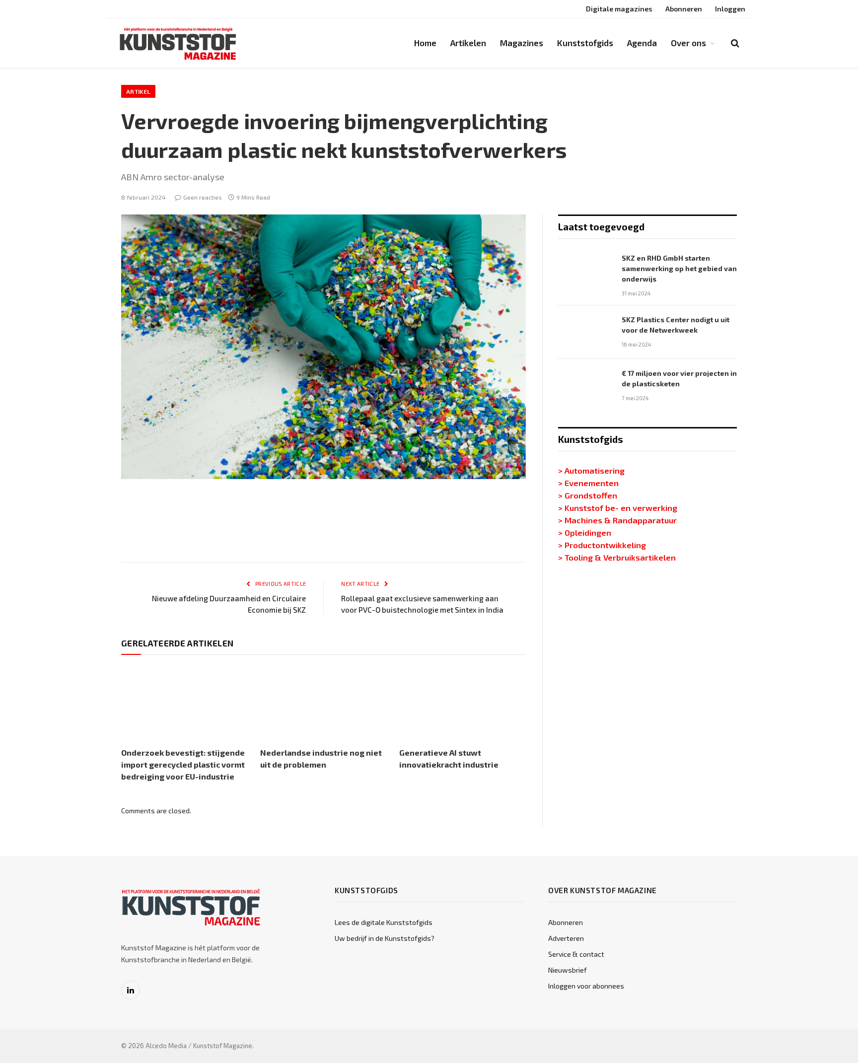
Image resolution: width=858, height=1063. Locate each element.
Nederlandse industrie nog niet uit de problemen (321, 758)
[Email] (86, 623)
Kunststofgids (585, 43)
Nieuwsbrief (567, 970)
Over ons (688, 43)
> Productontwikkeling (602, 545)
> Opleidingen (584, 532)
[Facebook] (86, 575)
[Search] (734, 43)
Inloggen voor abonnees (586, 986)
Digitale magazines (619, 8)
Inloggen (730, 8)
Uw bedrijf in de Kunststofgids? (384, 938)
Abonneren (683, 8)
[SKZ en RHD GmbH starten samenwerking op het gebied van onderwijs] (585, 270)
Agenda (642, 43)
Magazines (521, 43)
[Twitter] (86, 552)
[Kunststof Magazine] (178, 43)
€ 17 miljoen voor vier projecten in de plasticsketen (679, 378)
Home (425, 43)
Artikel (138, 91)
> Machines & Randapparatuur (617, 520)
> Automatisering (591, 470)
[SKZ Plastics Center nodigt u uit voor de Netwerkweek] (585, 332)
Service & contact (576, 954)
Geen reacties (202, 197)
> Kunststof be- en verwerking (617, 507)
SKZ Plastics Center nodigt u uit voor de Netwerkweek (675, 324)
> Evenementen (588, 483)
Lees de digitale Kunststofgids (383, 922)
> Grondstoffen (587, 495)
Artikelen (468, 43)
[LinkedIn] (86, 528)
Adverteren (566, 938)
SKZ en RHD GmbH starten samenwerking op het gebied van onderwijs (679, 268)
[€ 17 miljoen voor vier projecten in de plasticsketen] (585, 386)
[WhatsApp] (86, 599)
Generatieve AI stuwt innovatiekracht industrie (449, 758)
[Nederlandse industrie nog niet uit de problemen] (323, 703)
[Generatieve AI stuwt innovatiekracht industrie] (462, 703)
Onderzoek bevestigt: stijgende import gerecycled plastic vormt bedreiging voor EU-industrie (183, 764)
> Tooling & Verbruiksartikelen (617, 557)
